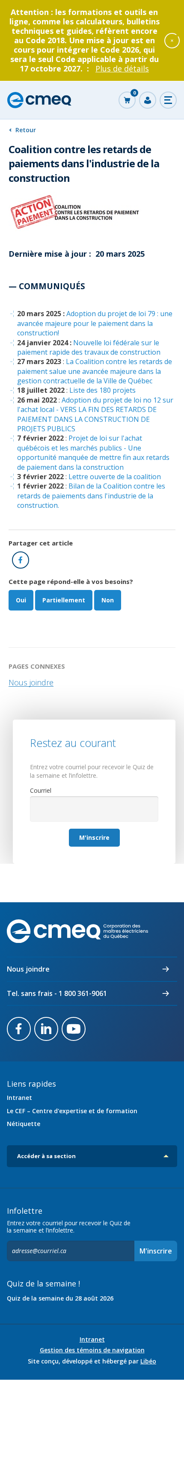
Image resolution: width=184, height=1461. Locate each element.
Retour (25, 130)
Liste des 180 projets (102, 390)
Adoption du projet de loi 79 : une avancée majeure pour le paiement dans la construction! (94, 323)
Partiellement (63, 600)
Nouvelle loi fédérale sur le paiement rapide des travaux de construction (88, 347)
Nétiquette (23, 1124)
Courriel (40, 790)
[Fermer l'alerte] (172, 40)
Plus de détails (122, 68)
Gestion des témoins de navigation (92, 1350)
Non (107, 600)
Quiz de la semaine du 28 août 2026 (60, 1298)
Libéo (148, 1361)
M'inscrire (94, 837)
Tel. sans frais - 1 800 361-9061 (57, 993)
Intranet (19, 1098)
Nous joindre (31, 682)
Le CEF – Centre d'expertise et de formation (72, 1111)
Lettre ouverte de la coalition (114, 476)
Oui (21, 600)
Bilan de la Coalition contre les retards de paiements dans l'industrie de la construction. (91, 495)
